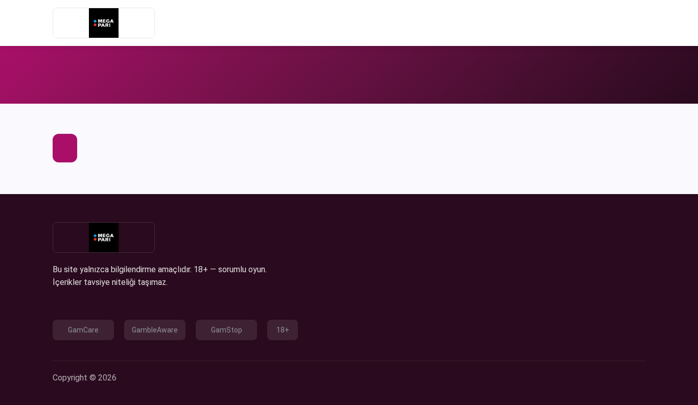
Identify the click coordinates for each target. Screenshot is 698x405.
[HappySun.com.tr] (104, 23)
